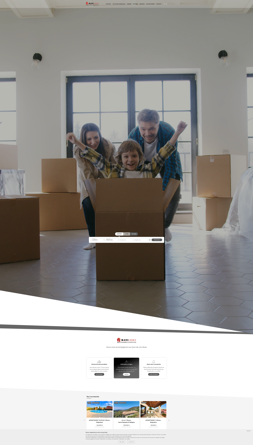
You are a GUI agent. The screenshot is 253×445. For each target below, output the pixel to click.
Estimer (134, 234)
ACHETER (108, 4)
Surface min (123, 240)
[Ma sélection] (164, 4)
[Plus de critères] (149, 240)
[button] (84, 420)
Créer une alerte (154, 374)
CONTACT (158, 4)
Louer (126, 233)
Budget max (138, 240)
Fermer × (249, 430)
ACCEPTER (131, 441)
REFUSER (121, 441)
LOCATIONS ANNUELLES (119, 4)
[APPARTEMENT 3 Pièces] (126, 409)
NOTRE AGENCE (150, 4)
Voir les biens (99, 374)
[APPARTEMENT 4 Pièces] (153, 409)
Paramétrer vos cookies (124, 439)
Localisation (94, 238)
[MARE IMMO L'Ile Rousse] (92, 4)
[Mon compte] (166, 4)
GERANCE (141, 4)
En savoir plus (115, 439)
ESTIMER (135, 4)
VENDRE (129, 4)
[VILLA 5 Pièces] (100, 409)
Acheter (119, 233)
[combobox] (98, 240)
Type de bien (108, 238)
